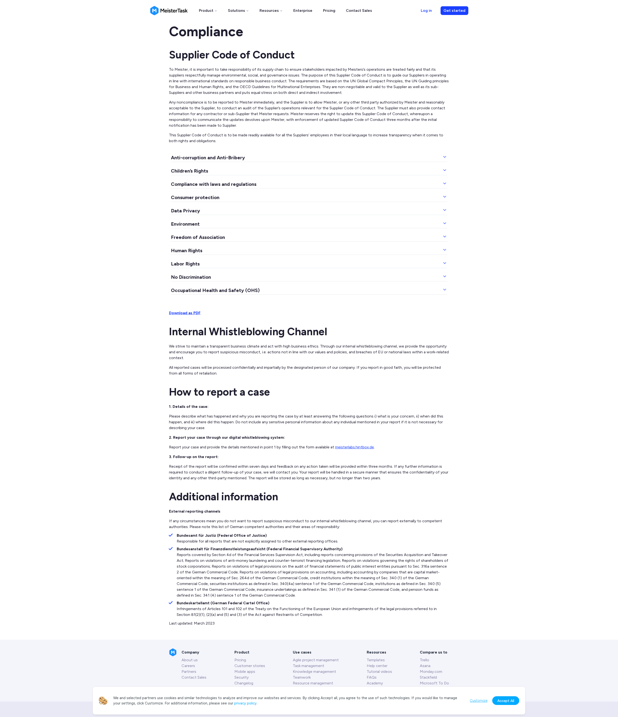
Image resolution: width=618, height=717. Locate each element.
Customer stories (249, 665)
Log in (426, 10)
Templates (376, 660)
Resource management (313, 683)
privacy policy (245, 703)
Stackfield (428, 677)
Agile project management (316, 660)
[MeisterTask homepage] (169, 10)
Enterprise (302, 10)
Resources (269, 10)
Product (206, 10)
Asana (425, 665)
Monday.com (431, 671)
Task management (308, 665)
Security (241, 677)
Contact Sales (359, 10)
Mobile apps (244, 671)
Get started (454, 10)
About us (190, 660)
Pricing (329, 10)
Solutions (236, 10)
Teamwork (302, 677)
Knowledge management (314, 671)
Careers (188, 665)
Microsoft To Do (434, 683)
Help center (377, 665)
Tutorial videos (379, 671)
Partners (189, 671)
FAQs (372, 677)
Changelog (243, 683)
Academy (375, 683)
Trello (424, 660)
